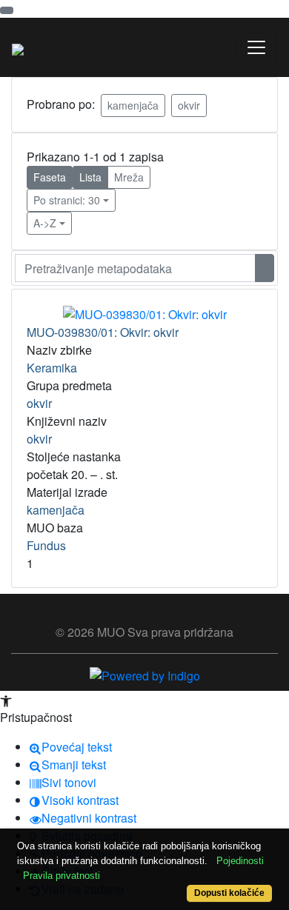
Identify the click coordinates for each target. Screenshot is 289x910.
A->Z (44, 222)
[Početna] (18, 47)
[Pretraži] (264, 268)
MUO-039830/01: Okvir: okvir (103, 332)
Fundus (46, 545)
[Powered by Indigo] (145, 674)
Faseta (49, 177)
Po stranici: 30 (66, 200)
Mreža (129, 177)
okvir (189, 105)
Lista (90, 177)
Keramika (52, 367)
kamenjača (133, 105)
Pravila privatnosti (61, 875)
